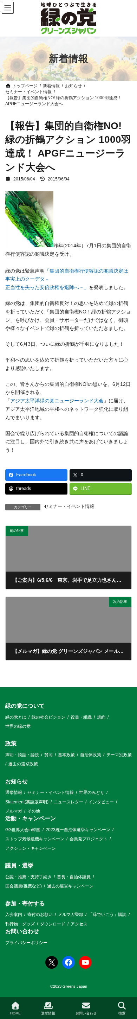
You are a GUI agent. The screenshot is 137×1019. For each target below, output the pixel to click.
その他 (33, 811)
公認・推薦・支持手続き (28, 876)
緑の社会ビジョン (48, 716)
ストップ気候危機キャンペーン (34, 838)
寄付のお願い (40, 914)
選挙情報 (13, 792)
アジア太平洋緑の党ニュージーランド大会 (57, 400)
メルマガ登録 (70, 914)
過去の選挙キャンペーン (70, 886)
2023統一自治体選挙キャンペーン (78, 829)
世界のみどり (91, 792)
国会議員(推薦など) (23, 886)
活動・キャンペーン (30, 818)
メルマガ (13, 811)
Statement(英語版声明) (26, 802)
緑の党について (25, 706)
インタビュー (101, 802)
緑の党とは (15, 716)
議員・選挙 (19, 865)
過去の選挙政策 (23, 764)
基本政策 (66, 754)
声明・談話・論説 (22, 754)
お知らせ (16, 781)
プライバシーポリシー (26, 942)
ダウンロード (52, 924)
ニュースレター (68, 802)
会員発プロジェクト (88, 838)
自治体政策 (90, 754)
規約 (101, 716)
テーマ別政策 (119, 754)
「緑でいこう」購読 (107, 914)
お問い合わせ (22, 931)
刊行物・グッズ (20, 924)
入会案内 (13, 914)
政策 (11, 743)
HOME (15, 1013)
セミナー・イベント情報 (69, 506)
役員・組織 (81, 716)
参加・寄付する (25, 903)
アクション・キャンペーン (30, 848)
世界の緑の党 (18, 726)
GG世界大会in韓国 (22, 829)
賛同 (48, 754)
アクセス (79, 924)
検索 (121, 1013)
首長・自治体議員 (74, 876)
